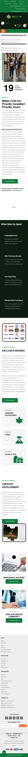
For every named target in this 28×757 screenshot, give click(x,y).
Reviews (24, 6)
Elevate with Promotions (14, 300)
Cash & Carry (21, 1)
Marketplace (13, 1)
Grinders (3, 647)
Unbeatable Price (11, 235)
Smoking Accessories (6, 649)
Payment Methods (5, 687)
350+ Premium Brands (13, 256)
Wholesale (6, 1)
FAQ (19, 735)
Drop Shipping (8, 3)
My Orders (3, 659)
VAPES (7, 434)
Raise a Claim (4, 667)
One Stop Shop (10, 276)
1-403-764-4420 (16, 190)
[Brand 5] (14, 211)
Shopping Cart (4, 661)
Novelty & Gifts (10, 454)
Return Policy (4, 685)
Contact (21, 3)
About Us (15, 3)
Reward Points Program (21, 8)
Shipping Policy (4, 683)
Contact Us (3, 676)
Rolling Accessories (5, 651)
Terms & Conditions (5, 694)
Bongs (2, 641)
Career (2, 689)
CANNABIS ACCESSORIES (11, 414)
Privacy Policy (12, 735)
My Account (4, 663)
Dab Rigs (3, 643)
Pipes (2, 645)
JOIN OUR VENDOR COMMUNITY (14, 615)
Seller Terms (4, 691)
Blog (2, 679)
